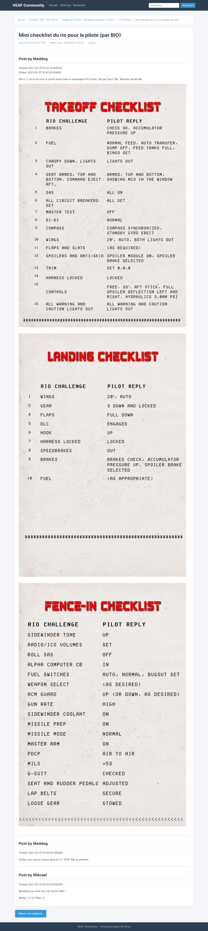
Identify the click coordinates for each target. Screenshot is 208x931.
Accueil (53, 5)
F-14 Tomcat (124, 19)
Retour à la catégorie (31, 913)
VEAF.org (65, 5)
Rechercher (188, 5)
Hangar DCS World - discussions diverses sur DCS (88, 19)
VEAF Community (28, 5)
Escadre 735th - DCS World (43, 19)
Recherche (79, 5)
